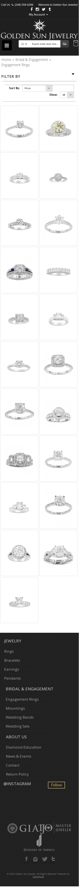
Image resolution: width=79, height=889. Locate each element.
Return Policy (17, 774)
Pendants (12, 678)
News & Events (18, 756)
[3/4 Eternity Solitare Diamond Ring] (19, 411)
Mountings (15, 708)
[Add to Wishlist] (14, 129)
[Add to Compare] (24, 129)
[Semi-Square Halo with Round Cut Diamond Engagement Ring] (58, 364)
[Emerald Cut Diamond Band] (58, 270)
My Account (37, 14)
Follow (56, 785)
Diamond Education (23, 747)
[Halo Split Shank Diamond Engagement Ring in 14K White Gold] (19, 553)
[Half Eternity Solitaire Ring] (19, 128)
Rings (9, 651)
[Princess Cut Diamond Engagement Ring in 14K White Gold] (19, 600)
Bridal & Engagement (31, 59)
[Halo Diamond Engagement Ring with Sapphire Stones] (19, 270)
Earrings (11, 669)
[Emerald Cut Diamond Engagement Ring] (58, 317)
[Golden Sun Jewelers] (39, 28)
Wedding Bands (20, 717)
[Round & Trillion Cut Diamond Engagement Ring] (19, 364)
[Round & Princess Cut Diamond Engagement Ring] (19, 175)
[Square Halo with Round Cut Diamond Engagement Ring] (58, 175)
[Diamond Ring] (58, 553)
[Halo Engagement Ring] (58, 128)
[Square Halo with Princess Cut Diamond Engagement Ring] (19, 317)
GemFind (38, 877)
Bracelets (12, 660)
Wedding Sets (18, 726)
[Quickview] (19, 129)
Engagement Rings (22, 699)
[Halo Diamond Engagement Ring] (58, 411)
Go (64, 44)
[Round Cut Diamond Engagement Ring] (19, 223)
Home (6, 59)
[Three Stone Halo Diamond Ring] (19, 458)
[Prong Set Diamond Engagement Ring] (19, 505)
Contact (12, 765)
